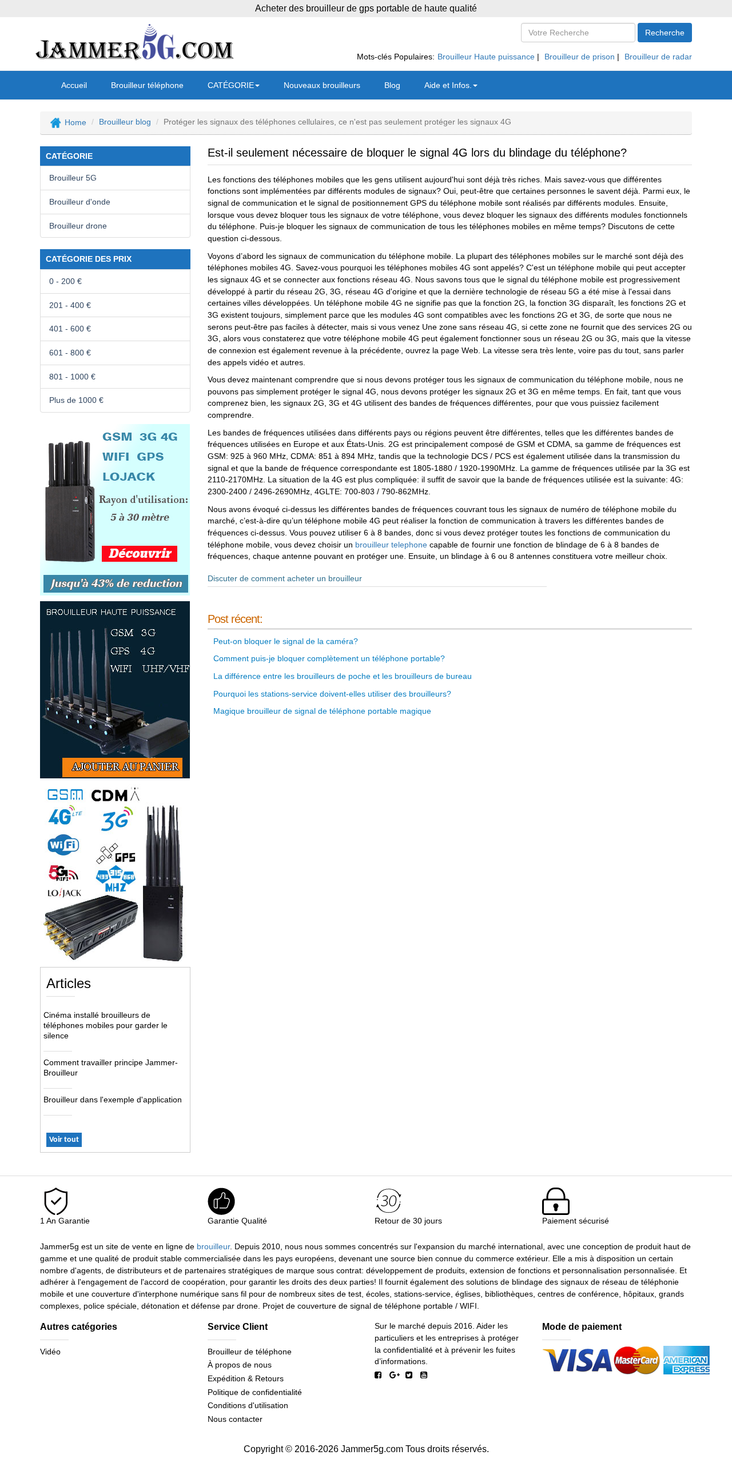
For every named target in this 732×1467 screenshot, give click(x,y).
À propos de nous (240, 1364)
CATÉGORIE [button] (231, 85)
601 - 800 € (70, 352)
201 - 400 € (70, 305)
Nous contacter (235, 1419)
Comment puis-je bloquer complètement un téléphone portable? (329, 658)
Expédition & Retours (246, 1378)
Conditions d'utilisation (248, 1405)
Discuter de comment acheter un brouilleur (285, 578)
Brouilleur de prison (579, 56)
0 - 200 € (65, 281)
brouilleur (213, 1246)
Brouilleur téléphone (147, 85)
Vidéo (50, 1351)
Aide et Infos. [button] (448, 85)
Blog (392, 85)
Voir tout (64, 1140)
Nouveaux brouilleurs (322, 85)
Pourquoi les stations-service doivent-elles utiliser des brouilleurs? (332, 693)
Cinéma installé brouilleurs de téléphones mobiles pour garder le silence (105, 1025)
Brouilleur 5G (73, 177)
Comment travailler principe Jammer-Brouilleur (110, 1067)
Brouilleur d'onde (79, 201)
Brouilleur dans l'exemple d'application (112, 1099)
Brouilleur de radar (658, 56)
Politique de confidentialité (255, 1392)
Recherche (665, 32)
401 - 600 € (70, 328)
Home (75, 121)
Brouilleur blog (125, 121)
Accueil (74, 85)
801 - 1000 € (72, 376)
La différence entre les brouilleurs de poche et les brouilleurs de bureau (342, 676)
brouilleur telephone (391, 544)
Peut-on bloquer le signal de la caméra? (285, 641)
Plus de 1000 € (76, 400)
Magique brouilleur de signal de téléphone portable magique (322, 710)
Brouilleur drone (78, 225)
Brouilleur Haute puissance (486, 56)
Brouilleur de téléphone (250, 1351)
